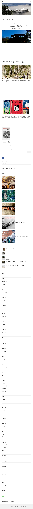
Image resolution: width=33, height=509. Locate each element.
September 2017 (4, 428)
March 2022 (3, 343)
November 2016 (4, 444)
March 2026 (3, 278)
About (3, 1)
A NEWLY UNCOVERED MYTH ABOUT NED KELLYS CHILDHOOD (16, 252)
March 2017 (3, 437)
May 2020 (3, 377)
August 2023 (3, 316)
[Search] (30, 1)
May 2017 (3, 434)
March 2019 (3, 399)
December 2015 (4, 461)
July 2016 (3, 450)
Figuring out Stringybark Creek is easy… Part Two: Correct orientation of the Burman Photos (16, 62)
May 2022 (3, 340)
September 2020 (4, 370)
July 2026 (3, 273)
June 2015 (3, 471)
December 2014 (4, 480)
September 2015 (4, 466)
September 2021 (4, 353)
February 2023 (4, 326)
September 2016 (4, 447)
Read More (16, 85)
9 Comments (16, 121)
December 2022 (4, 329)
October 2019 (4, 388)
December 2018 (4, 404)
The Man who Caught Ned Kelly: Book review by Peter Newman (15, 248)
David (19, 28)
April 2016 (3, 455)
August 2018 (3, 410)
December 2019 (4, 385)
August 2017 (3, 429)
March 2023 (3, 324)
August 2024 (3, 297)
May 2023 (3, 321)
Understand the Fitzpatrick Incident (9, 163)
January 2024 (3, 308)
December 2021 (4, 348)
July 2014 (3, 488)
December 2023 (4, 310)
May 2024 (3, 302)
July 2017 (3, 431)
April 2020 (3, 378)
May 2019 (3, 396)
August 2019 (3, 391)
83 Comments (16, 87)
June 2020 (3, 375)
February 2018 (4, 420)
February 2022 (4, 345)
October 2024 (4, 294)
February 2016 (4, 458)
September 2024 (4, 295)
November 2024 (4, 292)
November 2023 (4, 311)
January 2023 (3, 327)
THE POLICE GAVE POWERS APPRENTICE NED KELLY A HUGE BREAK (16, 261)
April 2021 (3, 359)
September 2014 (4, 485)
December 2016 (4, 442)
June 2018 (3, 413)
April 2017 (3, 436)
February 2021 (4, 362)
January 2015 (3, 479)
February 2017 (4, 439)
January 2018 (3, 421)
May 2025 (3, 286)
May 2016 (3, 453)
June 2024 (3, 300)
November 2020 (4, 367)
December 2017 (4, 423)
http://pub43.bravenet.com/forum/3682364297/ (8, 501)
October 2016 (4, 445)
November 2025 (4, 281)
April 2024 (3, 303)
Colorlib (19, 506)
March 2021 (3, 361)
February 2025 (4, 289)
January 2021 (3, 364)
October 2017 (4, 426)
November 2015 (4, 463)
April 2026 (3, 276)
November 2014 (4, 482)
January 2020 (3, 383)
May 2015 (3, 472)
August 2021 (3, 354)
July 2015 (3, 469)
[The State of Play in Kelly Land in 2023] (16, 107)
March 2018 (3, 418)
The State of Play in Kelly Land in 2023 (16, 97)
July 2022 (3, 337)
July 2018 (3, 412)
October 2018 (4, 407)
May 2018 (3, 415)
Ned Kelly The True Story (16, 9)
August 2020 (3, 372)
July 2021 (3, 356)
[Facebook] (3, 158)
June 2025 (3, 284)
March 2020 (3, 380)
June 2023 (3, 319)
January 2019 (3, 402)
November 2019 (4, 386)
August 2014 (3, 487)
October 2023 (4, 313)
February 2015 (4, 477)
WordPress (24, 506)
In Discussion (16, 23)
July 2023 (3, 318)
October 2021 (4, 351)
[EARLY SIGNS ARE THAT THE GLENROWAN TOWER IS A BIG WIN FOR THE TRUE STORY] (16, 36)
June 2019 (3, 394)
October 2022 (4, 332)
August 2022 (3, 335)
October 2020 (4, 369)
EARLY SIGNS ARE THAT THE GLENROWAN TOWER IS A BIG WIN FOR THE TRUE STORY (16, 26)
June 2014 (3, 490)
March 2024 (3, 305)
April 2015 (3, 474)
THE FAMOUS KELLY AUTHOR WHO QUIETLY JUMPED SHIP (15, 265)
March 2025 (3, 287)
